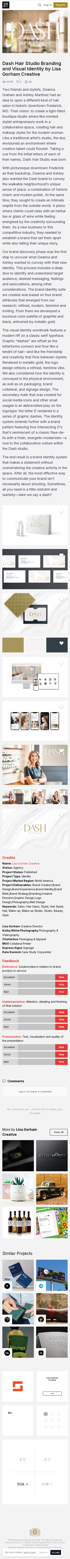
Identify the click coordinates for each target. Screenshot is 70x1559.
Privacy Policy (12, 1542)
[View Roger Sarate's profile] (41, 1319)
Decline (43, 1552)
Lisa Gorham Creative (25, 863)
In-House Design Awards (48, 1547)
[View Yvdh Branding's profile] (7, 1286)
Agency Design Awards (20, 1547)
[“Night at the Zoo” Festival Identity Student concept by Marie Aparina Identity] (52, 1275)
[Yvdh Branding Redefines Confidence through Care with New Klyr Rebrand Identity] (18, 1275)
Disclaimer (42, 1545)
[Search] (39, 5)
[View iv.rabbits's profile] (41, 1353)
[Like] (61, 16)
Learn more (29, 1552)
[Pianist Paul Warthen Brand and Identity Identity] (18, 1155)
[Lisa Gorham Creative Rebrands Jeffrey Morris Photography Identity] (52, 1155)
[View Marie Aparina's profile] (41, 1286)
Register (60, 5)
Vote (61, 977)
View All (59, 1132)
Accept (56, 1552)
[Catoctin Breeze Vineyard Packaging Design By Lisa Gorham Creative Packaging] (18, 1222)
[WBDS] (46, 1414)
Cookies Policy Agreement (36, 1542)
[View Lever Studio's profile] (7, 1353)
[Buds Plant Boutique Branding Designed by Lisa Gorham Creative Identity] (18, 1189)
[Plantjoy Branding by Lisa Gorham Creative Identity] (52, 1222)
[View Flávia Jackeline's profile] (7, 1319)
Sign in (48, 5)
